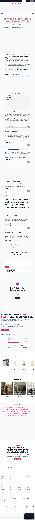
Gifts (19, 480)
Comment (7, 266)
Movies (2, 485)
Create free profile (5, 329)
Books (2, 6)
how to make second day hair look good (23, 407)
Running (19, 487)
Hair (27, 480)
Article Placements (26, 498)
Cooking (2, 476)
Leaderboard (9, 347)
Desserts (11, 476)
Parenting (2, 487)
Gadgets (20, 6)
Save (24, 54)
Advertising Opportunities (5, 500)
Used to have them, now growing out (17, 76)
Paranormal (28, 485)
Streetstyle (19, 489)
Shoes (14, 6)
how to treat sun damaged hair (26, 411)
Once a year (12, 245)
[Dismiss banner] (28, 270)
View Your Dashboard (15, 329)
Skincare (2, 489)
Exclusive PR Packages (15, 500)
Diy (25, 6)
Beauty (2, 474)
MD (13, 54)
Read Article (9, 396)
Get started (24, 347)
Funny (28, 478)
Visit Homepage (17, 459)
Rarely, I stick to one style (18, 245)
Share (28, 54)
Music (10, 485)
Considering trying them (26, 76)
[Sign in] (33, 3)
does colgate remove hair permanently (21, 409)
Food (19, 478)
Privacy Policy (25, 500)
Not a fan (10, 76)
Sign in (18, 331)
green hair (13, 202)
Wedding (28, 491)
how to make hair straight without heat (11, 411)
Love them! (6, 76)
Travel (23, 6)
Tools (10, 492)
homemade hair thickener (9, 407)
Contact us (2, 498)
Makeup (19, 483)
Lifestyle (2, 483)
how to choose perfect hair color (13, 413)
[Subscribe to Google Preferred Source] (10, 271)
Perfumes (17, 6)
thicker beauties (24, 413)
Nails (33, 6)
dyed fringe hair (24, 415)
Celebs (28, 474)
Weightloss (2, 492)
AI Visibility (14, 498)
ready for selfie (9, 409)
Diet (18, 476)
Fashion (2, 478)
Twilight (19, 491)
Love (10, 483)
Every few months (7, 245)
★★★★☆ (32, 13)
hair (2, 13)
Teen (2, 491)
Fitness (31, 6)
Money (28, 6)
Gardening (8, 6)
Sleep (11, 6)
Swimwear (28, 489)
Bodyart (5, 6)
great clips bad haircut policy (14, 415)
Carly (7, 54)
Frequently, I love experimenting (9, 247)
